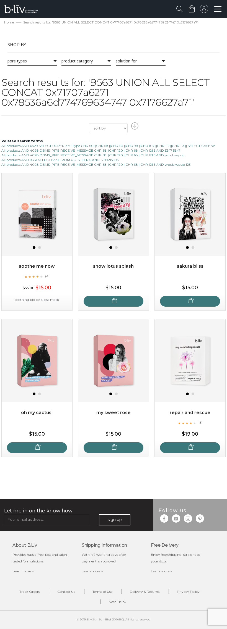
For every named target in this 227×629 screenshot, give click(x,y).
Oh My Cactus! (37, 412)
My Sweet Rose (113, 412)
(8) (200, 423)
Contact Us (66, 591)
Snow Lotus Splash (113, 266)
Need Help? (118, 602)
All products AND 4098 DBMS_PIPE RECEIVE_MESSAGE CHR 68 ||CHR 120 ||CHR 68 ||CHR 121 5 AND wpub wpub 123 (96, 164)
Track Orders (29, 591)
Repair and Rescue (190, 412)
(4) (47, 276)
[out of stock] (113, 301)
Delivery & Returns (144, 591)
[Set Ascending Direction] (134, 127)
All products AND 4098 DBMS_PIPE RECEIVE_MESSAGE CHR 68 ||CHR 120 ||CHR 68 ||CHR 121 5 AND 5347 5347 (90, 150)
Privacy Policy (188, 591)
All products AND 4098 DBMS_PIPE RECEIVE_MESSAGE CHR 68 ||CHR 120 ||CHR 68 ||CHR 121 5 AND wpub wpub (93, 155)
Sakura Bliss (190, 266)
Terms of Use (102, 591)
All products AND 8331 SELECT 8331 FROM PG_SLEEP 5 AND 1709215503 (60, 160)
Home (9, 22)
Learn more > (23, 571)
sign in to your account (204, 10)
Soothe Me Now (37, 266)
